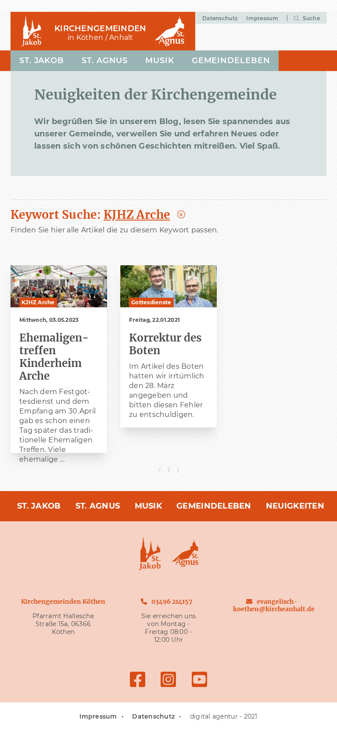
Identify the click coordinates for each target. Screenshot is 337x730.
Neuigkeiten (295, 506)
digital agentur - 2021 (224, 716)
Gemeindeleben (231, 60)
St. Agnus (105, 60)
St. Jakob (41, 60)
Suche (310, 18)
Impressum (262, 18)
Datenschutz (219, 18)
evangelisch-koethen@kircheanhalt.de (274, 605)
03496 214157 (171, 601)
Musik (159, 60)
